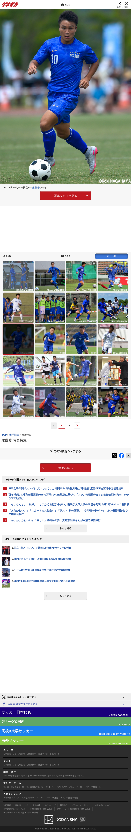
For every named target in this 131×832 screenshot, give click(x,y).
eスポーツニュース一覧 (72, 787)
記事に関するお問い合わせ (41, 809)
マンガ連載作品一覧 (34, 787)
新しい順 (111, 256)
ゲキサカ (10, 5)
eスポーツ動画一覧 (92, 787)
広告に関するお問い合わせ (14, 809)
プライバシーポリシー (81, 805)
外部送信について (102, 805)
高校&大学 (31, 754)
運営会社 (36, 805)
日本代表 (7, 754)
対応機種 (7, 805)
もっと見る (65, 528)
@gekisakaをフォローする (21, 696)
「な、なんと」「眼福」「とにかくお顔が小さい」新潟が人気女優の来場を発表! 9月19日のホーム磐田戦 (69, 504)
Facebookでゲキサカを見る (22, 703)
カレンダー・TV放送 (49, 798)
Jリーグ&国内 (19, 754)
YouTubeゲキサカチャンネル (15, 776)
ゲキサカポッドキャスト (75, 776)
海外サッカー (44, 754)
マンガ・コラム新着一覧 (13, 787)
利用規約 (63, 805)
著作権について (21, 805)
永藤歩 (36, 187)
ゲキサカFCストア (11, 798)
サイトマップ (50, 805)
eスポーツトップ (53, 787)
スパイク (56, 754)
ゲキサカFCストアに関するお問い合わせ (20, 813)
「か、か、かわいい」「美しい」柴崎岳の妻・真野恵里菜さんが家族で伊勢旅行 (55, 520)
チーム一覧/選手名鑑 (69, 798)
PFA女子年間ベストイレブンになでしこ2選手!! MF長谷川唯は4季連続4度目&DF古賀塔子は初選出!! (66, 488)
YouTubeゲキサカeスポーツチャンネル (46, 776)
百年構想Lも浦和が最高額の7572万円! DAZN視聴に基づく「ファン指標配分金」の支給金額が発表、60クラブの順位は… (69, 496)
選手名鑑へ (65, 468)
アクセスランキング (29, 798)
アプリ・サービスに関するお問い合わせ (74, 809)
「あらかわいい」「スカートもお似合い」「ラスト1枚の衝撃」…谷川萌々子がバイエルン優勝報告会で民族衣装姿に (68, 512)
